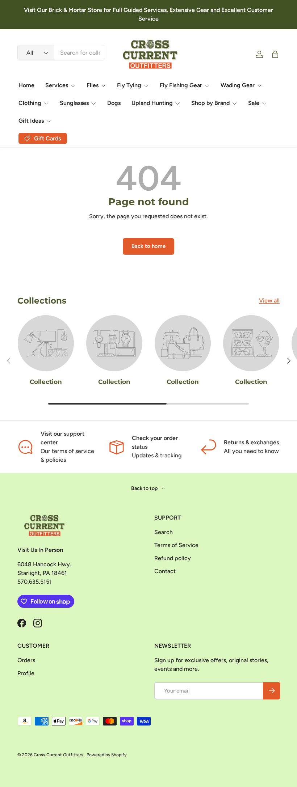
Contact (165, 571)
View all (269, 300)
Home (26, 85)
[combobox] (61, 52)
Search (163, 532)
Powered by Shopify (106, 754)
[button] (275, 54)
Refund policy (172, 558)
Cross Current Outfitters (59, 754)
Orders (26, 660)
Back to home (148, 246)
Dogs (114, 103)
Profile (25, 673)
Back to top (145, 488)
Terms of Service (176, 545)
